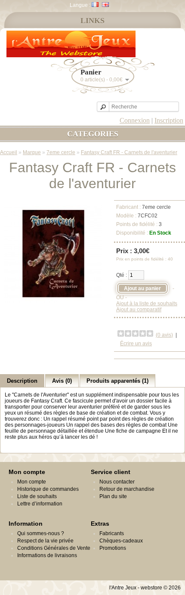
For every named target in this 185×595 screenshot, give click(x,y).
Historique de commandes (48, 489)
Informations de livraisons (47, 555)
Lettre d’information (39, 504)
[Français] (95, 4)
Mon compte (31, 482)
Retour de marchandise (126, 489)
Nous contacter (117, 482)
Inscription (168, 120)
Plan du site (113, 496)
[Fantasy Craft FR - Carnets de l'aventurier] (53, 301)
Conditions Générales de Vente (53, 548)
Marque (32, 152)
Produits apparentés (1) (117, 381)
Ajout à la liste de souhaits (146, 304)
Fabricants (111, 533)
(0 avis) (164, 335)
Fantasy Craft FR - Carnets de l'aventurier (129, 152)
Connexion (135, 120)
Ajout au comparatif (138, 310)
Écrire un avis (136, 344)
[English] (105, 4)
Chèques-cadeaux (121, 541)
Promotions (112, 548)
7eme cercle (60, 152)
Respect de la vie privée (45, 541)
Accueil (8, 152)
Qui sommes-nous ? (40, 533)
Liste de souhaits (37, 496)
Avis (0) (62, 381)
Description (22, 381)
